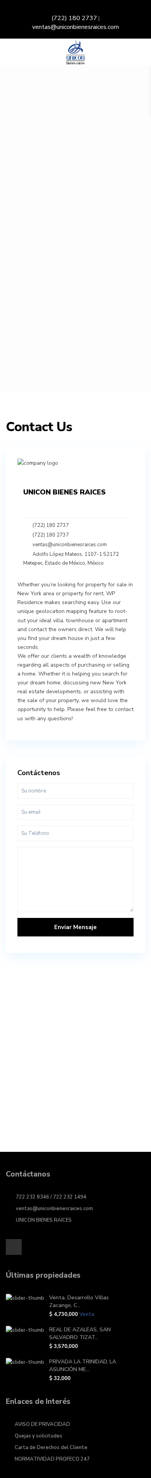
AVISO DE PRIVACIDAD (42, 1424)
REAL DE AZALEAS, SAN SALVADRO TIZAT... (80, 1333)
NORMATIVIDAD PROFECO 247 (52, 1459)
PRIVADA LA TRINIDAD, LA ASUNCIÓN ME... (82, 1365)
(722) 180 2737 (74, 18)
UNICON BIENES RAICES (44, 1220)
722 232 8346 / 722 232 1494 (51, 1197)
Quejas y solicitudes (38, 1435)
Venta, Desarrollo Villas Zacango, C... (79, 1301)
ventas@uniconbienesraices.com (75, 27)
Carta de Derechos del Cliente (51, 1447)
